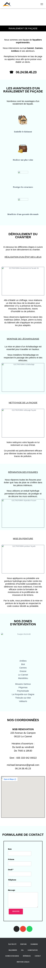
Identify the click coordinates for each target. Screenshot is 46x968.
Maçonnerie (13, 950)
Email (10, 870)
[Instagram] (16, 929)
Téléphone (12, 880)
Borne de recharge (12, 956)
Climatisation (33, 950)
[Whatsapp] (29, 929)
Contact (38, 956)
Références (27, 956)
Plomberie (34, 944)
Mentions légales (23, 962)
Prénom (11, 859)
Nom (10, 849)
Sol (22, 950)
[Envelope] (23, 929)
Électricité (12, 944)
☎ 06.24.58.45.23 (22, 72)
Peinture (23, 944)
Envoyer (15, 911)
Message (11, 890)
